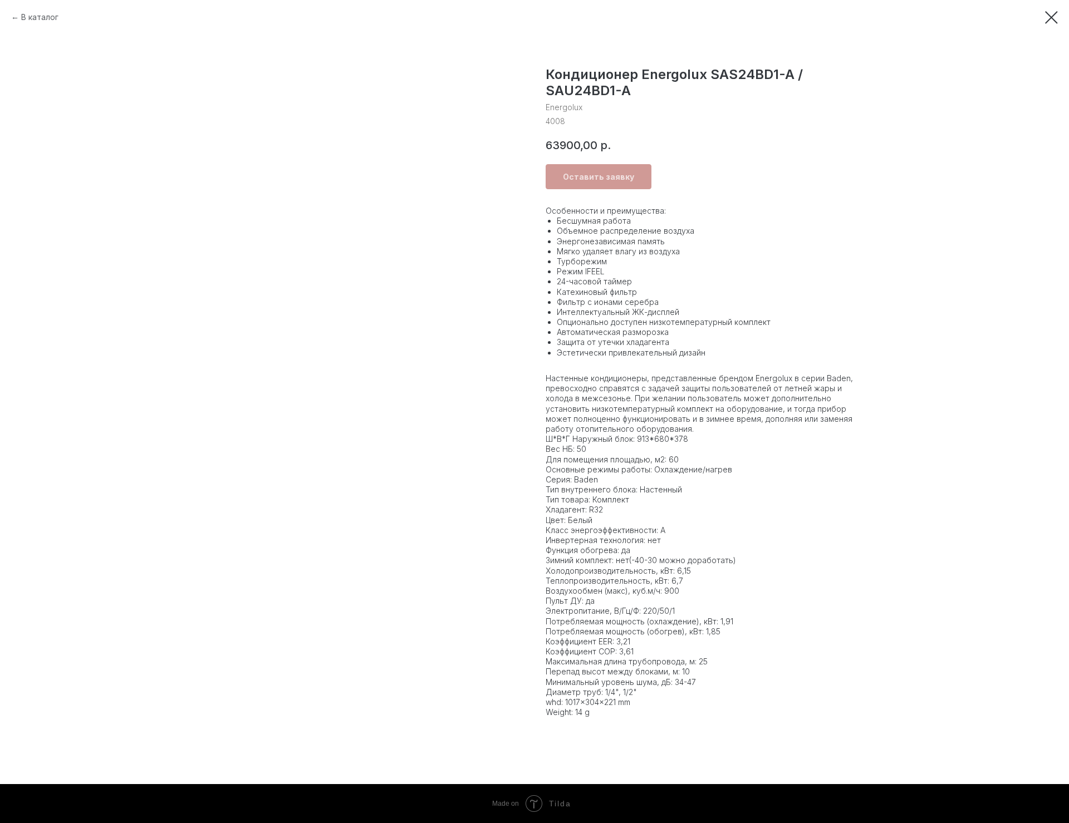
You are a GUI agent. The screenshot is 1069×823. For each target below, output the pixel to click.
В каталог (39, 17)
